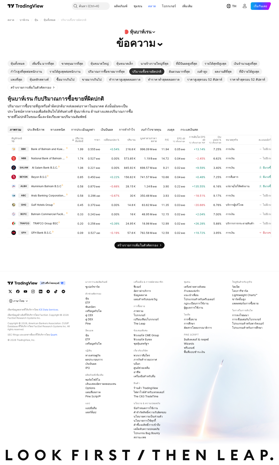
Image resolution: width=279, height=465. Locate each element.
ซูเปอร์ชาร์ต (92, 286)
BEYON (24, 176)
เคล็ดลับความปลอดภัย (146, 428)
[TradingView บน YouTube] (25, 291)
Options (90, 388)
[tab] (18, 63)
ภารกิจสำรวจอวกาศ (145, 359)
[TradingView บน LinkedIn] (40, 291)
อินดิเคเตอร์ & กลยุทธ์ (196, 339)
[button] (130, 6)
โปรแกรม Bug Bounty (147, 433)
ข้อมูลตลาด (140, 295)
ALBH (23, 186)
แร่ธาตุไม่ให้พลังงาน (238, 186)
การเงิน (230, 149)
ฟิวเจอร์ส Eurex (143, 339)
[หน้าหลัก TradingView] (25, 6)
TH (234, 6)
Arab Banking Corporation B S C (48, 195)
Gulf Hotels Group (42, 204)
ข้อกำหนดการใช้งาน (146, 408)
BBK (23, 149)
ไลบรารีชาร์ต (240, 290)
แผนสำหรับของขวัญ (145, 299)
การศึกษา (189, 323)
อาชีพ (137, 372)
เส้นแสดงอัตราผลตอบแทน (100, 383)
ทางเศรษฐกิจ (92, 355)
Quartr (53, 334)
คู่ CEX (89, 315)
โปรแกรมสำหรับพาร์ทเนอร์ (248, 323)
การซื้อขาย (190, 319)
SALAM (24, 167)
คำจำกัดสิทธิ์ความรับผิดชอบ (150, 412)
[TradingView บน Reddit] (63, 291)
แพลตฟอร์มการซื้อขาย (245, 303)
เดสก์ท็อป (90, 412)
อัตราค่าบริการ (142, 290)
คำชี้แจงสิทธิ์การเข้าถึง (147, 424)
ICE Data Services (48, 309)
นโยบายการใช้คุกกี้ (145, 420)
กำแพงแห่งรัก (191, 290)
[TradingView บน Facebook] (17, 291)
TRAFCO (24, 223)
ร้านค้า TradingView (146, 388)
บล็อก (137, 363)
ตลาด (152, 6)
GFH (23, 232)
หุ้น (87, 298)
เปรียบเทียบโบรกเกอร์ (146, 319)
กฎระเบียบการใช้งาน (196, 303)
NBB (23, 158)
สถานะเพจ (140, 437)
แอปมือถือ (91, 408)
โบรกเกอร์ (169, 6)
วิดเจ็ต (236, 286)
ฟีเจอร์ (137, 286)
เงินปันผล (90, 363)
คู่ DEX (89, 319)
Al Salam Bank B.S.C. (45, 167)
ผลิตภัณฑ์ (121, 6)
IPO (87, 367)
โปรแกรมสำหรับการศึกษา (247, 327)
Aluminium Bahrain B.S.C (46, 186)
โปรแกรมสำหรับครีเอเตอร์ (199, 299)
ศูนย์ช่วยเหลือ (142, 367)
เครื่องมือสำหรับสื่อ (144, 376)
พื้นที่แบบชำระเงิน (194, 351)
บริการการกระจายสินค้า (240, 223)
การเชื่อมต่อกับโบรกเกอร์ (246, 319)
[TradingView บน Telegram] (48, 291)
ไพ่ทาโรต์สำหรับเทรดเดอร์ (149, 392)
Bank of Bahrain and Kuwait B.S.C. (48, 149)
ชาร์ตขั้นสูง (239, 299)
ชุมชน (138, 6)
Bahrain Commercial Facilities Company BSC (48, 214)
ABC (23, 195)
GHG (23, 204)
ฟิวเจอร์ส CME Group (146, 335)
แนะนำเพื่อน (191, 295)
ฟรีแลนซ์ (189, 347)
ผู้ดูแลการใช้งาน (193, 307)
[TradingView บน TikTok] (55, 291)
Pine (88, 323)
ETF (87, 302)
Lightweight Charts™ (244, 295)
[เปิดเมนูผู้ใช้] (244, 6)
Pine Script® (93, 396)
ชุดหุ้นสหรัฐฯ (141, 343)
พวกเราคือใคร (142, 355)
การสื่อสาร (232, 176)
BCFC (23, 214)
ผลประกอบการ (94, 359)
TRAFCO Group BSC (45, 223)
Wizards (189, 343)
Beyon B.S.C (39, 176)
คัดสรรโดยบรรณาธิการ (198, 327)
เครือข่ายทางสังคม (195, 286)
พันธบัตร (90, 306)
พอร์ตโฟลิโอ (92, 379)
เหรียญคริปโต (93, 311)
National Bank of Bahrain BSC (48, 158)
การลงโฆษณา (240, 315)
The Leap (139, 323)
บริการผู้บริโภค (234, 204)
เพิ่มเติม (187, 6)
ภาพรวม (138, 311)
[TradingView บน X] (10, 291)
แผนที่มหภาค (93, 392)
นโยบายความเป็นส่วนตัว (148, 416)
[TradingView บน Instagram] (33, 291)
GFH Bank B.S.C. (41, 232)
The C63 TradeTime (146, 396)
